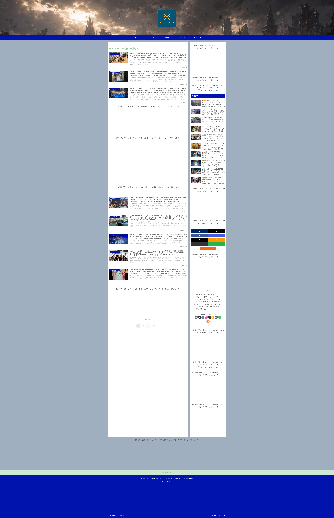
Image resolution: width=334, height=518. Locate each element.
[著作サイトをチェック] (199, 231)
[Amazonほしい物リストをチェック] (216, 240)
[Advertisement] (148, 120)
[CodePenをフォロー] (199, 244)
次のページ (148, 320)
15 (153, 326)
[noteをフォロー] (199, 240)
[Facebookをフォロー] (199, 235)
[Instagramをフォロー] (216, 235)
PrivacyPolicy (113, 515)
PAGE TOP (167, 473)
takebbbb (207, 290)
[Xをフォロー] (216, 231)
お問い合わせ (123, 515)
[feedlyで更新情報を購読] (216, 244)
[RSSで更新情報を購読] (208, 248)
